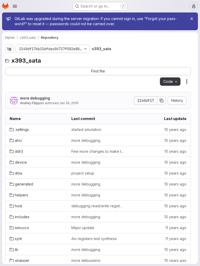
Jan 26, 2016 (68, 103)
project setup (82, 173)
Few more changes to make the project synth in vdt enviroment (98, 151)
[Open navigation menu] (15, 6)
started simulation (86, 129)
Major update (82, 227)
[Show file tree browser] (9, 49)
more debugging (35, 98)
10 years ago (175, 129)
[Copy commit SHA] (161, 100)
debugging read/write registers (98, 206)
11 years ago (175, 227)
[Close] (192, 19)
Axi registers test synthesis (94, 238)
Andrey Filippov (32, 103)
